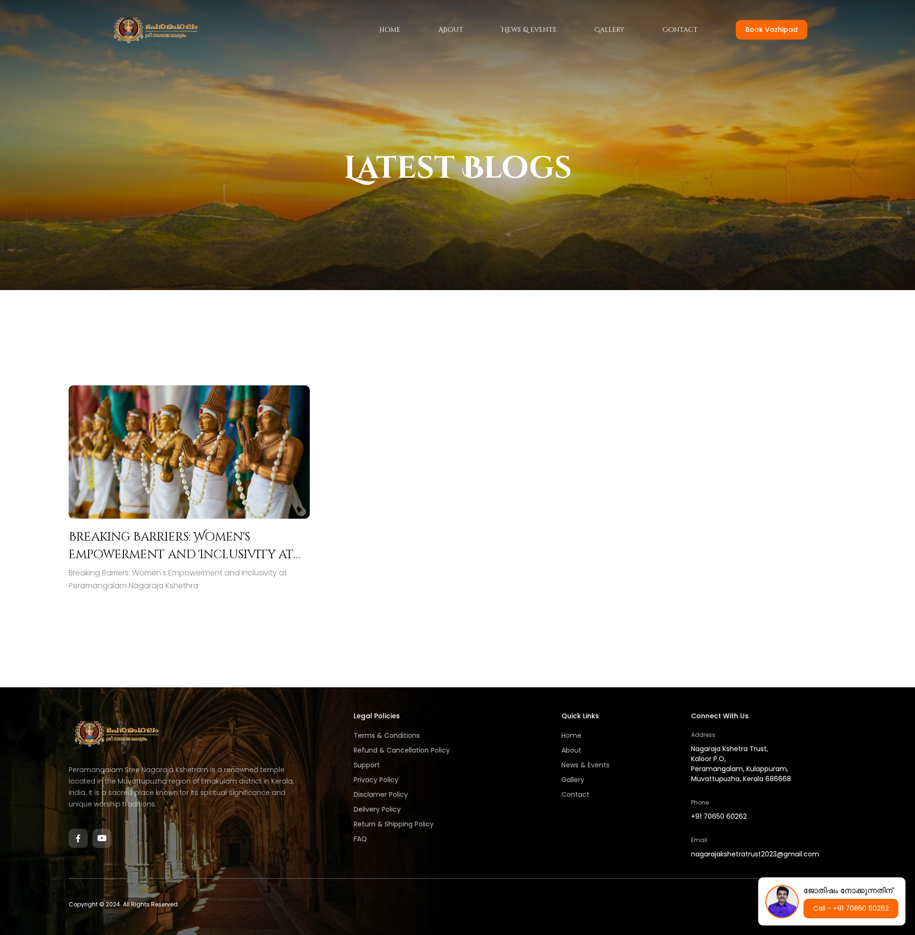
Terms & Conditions (387, 735)
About (450, 29)
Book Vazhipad (771, 29)
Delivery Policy (377, 809)
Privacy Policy (376, 779)
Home (389, 29)
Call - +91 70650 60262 (851, 908)
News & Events (528, 29)
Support (367, 765)
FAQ (360, 839)
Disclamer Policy (381, 794)
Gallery (609, 29)
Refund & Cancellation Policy (402, 750)
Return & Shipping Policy (394, 824)
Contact (680, 29)
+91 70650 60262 (719, 816)
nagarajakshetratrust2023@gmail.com (755, 854)
